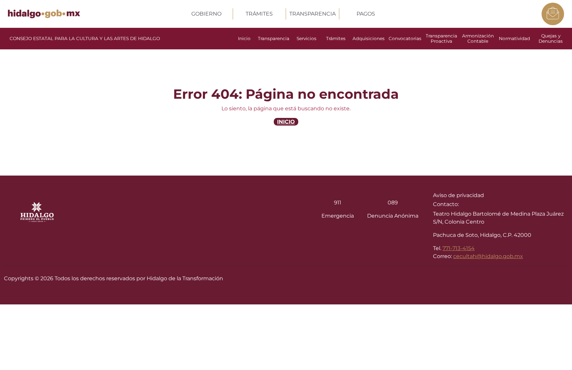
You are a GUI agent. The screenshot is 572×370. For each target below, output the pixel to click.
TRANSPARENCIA (312, 14)
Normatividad (514, 38)
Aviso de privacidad (458, 195)
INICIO (286, 122)
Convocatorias (405, 38)
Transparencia (273, 38)
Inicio (244, 38)
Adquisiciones (369, 38)
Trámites (336, 38)
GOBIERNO (206, 14)
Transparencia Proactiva (441, 38)
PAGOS (366, 14)
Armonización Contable (478, 38)
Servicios (306, 38)
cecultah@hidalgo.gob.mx (488, 256)
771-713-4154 (459, 248)
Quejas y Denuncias (551, 38)
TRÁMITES (259, 14)
